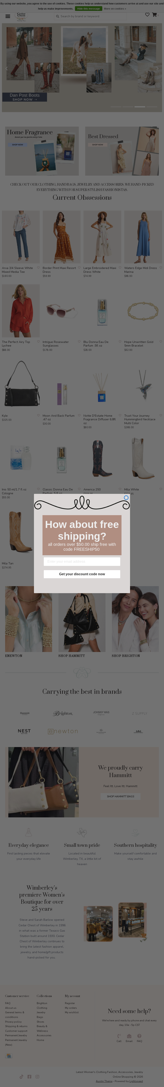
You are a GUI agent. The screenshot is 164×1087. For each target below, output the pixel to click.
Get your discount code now (82, 574)
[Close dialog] (126, 498)
